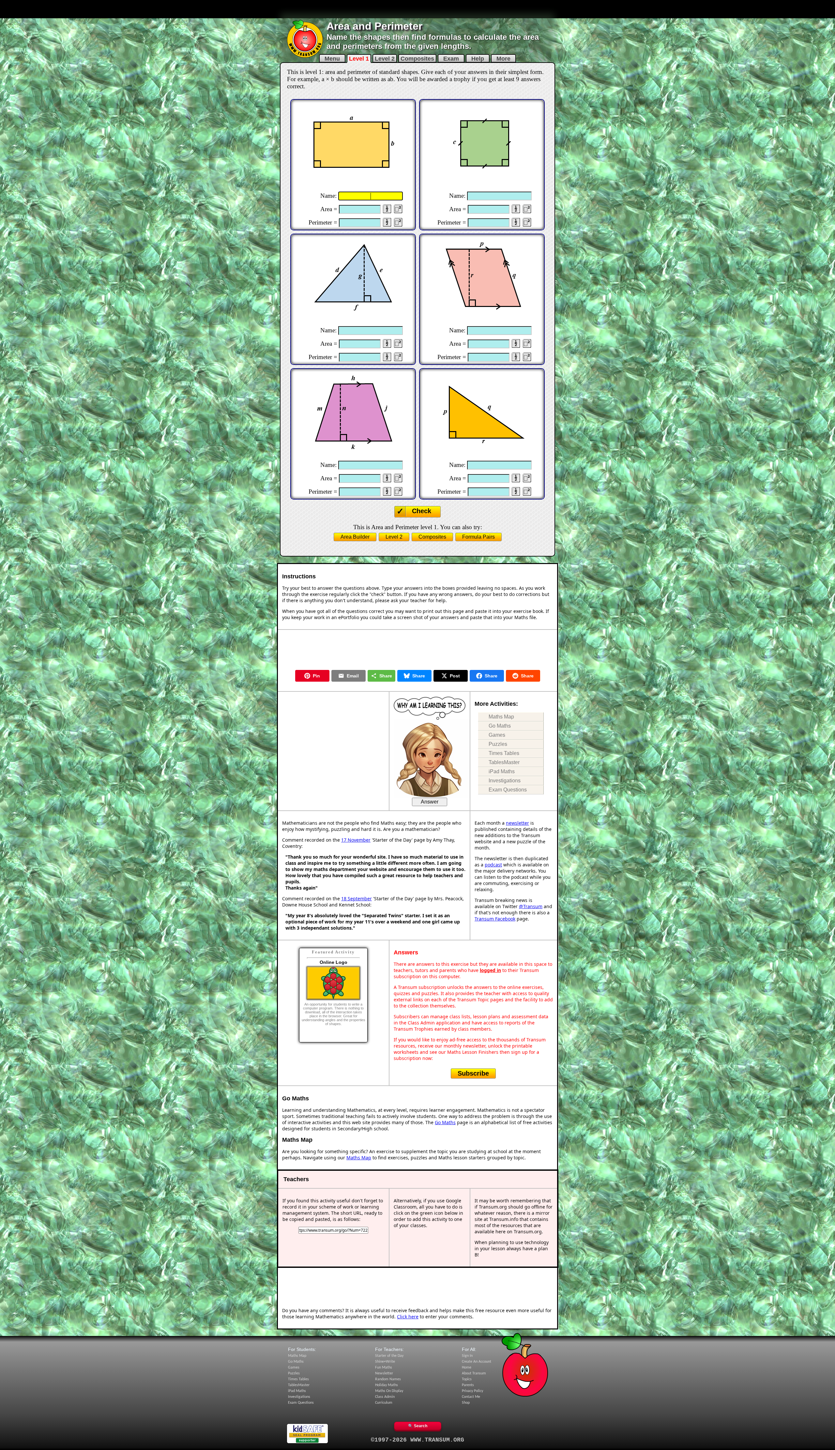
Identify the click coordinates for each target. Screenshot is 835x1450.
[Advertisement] (417, 9)
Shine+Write (385, 1362)
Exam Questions (508, 789)
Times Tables (504, 753)
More (503, 58)
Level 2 (385, 58)
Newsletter (384, 1373)
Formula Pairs (478, 537)
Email (353, 675)
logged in (490, 970)
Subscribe (473, 1073)
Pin (316, 675)
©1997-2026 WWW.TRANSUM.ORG (417, 1440)
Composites (417, 58)
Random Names (388, 1379)
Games (497, 735)
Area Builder (355, 537)
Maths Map (501, 716)
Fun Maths (383, 1368)
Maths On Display (389, 1391)
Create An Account (476, 1362)
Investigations (505, 780)
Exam (451, 58)
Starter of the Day (389, 1356)
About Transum (474, 1373)
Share (385, 675)
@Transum (530, 906)
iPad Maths (502, 771)
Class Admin (385, 1397)
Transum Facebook (495, 919)
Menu (332, 58)
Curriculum (383, 1403)
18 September (356, 898)
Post (455, 675)
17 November (356, 840)
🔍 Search (417, 1426)
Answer (429, 802)
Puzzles (498, 744)
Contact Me (471, 1397)
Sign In (467, 1356)
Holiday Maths (386, 1385)
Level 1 (359, 58)
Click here (407, 1316)
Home (466, 1368)
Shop (466, 1403)
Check (421, 511)
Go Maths (500, 726)
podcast (493, 865)
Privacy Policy (472, 1391)
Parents (468, 1385)
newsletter (517, 823)
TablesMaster (504, 762)
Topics (467, 1379)
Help (477, 58)
